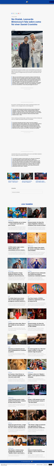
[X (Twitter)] (13, 13)
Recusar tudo (45, 464)
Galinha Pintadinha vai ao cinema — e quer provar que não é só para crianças (13, 182)
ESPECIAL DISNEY (10, 372)
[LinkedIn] (17, 13)
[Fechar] (52, 464)
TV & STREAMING (30, 271)
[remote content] (27, 95)
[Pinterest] (18, 13)
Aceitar (50, 464)
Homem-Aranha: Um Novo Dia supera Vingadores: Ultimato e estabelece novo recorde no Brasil (27, 182)
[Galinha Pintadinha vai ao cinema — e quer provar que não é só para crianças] (13, 176)
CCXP (28, 296)
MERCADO (9, 347)
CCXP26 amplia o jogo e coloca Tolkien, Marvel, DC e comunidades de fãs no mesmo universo (41, 182)
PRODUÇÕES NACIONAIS (10, 220)
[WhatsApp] (15, 13)
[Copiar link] (20, 13)
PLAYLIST (29, 347)
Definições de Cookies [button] (39, 464)
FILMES (28, 220)
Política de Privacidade (25, 461)
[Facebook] (12, 13)
